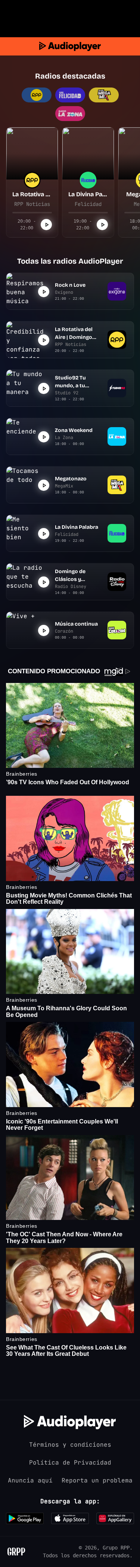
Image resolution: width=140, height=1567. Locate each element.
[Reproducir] (46, 224)
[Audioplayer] (70, 46)
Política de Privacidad (70, 1462)
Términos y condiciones (70, 1445)
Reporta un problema (97, 1480)
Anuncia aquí (30, 1480)
